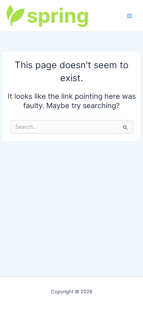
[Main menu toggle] (129, 16)
